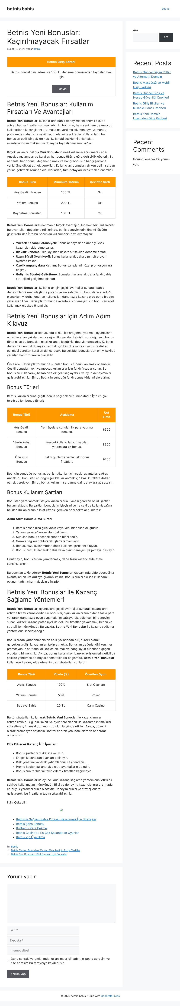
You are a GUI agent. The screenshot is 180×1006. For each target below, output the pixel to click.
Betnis (165, 8)
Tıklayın (61, 89)
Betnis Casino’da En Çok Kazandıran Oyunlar (47, 833)
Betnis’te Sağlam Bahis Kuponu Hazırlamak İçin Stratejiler (56, 819)
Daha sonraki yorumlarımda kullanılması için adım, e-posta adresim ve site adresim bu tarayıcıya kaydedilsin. (60, 961)
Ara (135, 30)
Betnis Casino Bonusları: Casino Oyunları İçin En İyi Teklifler (45, 850)
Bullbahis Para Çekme (31, 828)
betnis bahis (20, 8)
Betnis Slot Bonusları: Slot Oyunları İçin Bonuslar (39, 854)
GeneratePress (110, 996)
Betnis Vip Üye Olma (30, 837)
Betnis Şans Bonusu (30, 824)
